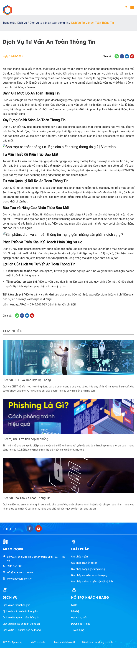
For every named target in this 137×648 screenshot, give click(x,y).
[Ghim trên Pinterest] (132, 56)
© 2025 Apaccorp (12, 642)
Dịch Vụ (22, 22)
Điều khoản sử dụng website (97, 642)
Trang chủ (9, 22)
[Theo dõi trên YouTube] (38, 528)
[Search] (126, 7)
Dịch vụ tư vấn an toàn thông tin (49, 22)
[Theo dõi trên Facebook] (30, 528)
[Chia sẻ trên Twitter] (127, 56)
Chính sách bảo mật (64, 642)
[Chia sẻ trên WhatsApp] (117, 56)
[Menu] (132, 7)
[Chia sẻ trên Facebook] (122, 56)
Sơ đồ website (37, 642)
